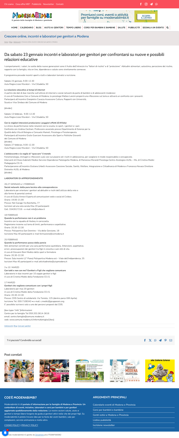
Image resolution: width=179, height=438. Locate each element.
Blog (10, 42)
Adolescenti (17, 42)
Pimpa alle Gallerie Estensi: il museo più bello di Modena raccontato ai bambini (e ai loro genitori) (160, 362)
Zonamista (39, 435)
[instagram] (146, 4)
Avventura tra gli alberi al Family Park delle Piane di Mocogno (89, 365)
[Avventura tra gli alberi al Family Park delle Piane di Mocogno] (89, 370)
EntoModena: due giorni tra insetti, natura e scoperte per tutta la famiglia (54, 363)
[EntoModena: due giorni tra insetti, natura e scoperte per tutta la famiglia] (54, 370)
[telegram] (151, 4)
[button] (167, 28)
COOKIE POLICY (12, 425)
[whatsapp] (156, 4)
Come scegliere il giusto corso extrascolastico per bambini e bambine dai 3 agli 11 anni (19, 363)
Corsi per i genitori (24, 326)
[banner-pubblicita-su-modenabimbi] (118, 11)
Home (6, 42)
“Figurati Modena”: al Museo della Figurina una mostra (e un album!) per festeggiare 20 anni (124, 362)
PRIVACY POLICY (29, 425)
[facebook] (141, 4)
